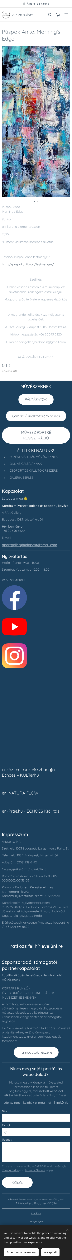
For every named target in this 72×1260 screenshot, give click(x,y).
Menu (66, 14)
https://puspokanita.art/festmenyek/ (28, 264)
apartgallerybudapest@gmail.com (29, 545)
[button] (50, 14)
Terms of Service (35, 1170)
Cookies (36, 1213)
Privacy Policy (10, 1170)
